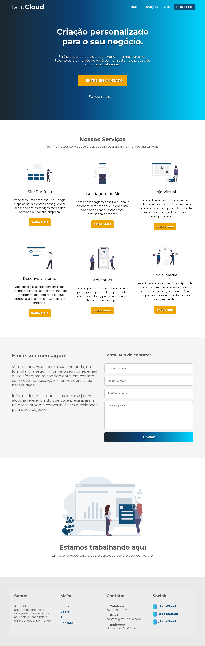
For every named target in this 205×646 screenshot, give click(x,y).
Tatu (27, 7)
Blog (167, 7)
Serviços (150, 7)
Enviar (149, 437)
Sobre (65, 612)
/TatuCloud (167, 606)
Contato (184, 7)
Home (133, 7)
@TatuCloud (168, 614)
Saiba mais (39, 222)
